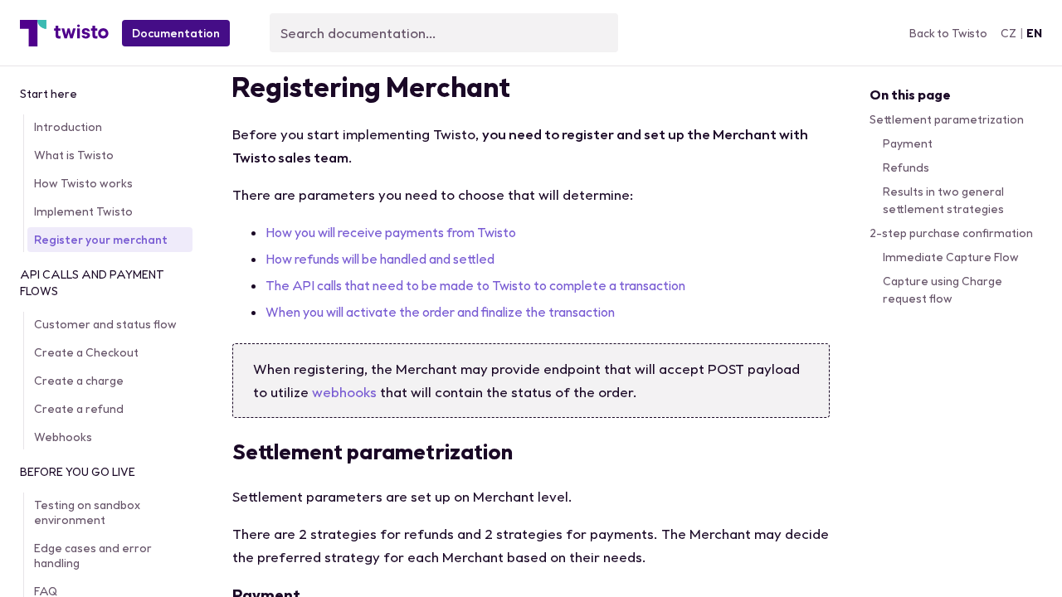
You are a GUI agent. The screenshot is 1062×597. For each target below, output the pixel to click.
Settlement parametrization (947, 119)
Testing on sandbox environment (87, 512)
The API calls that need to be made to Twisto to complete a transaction (475, 285)
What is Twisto (74, 155)
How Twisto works (83, 183)
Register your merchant (101, 239)
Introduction (68, 126)
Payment (908, 143)
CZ (1008, 33)
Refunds (906, 167)
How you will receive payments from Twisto (391, 232)
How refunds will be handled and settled (380, 258)
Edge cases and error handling (93, 555)
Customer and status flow (105, 324)
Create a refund (79, 408)
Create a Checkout (86, 352)
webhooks (344, 391)
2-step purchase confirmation (951, 233)
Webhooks (63, 437)
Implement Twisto (83, 211)
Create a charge (79, 380)
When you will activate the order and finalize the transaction (440, 311)
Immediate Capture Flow (951, 257)
